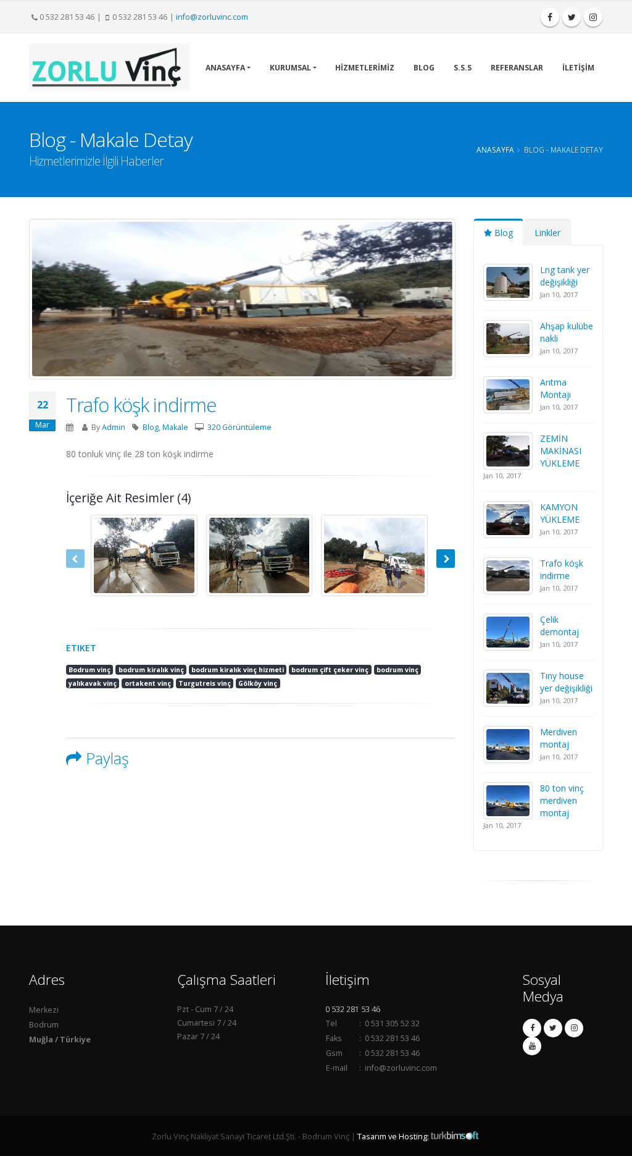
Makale (175, 427)
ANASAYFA (225, 67)
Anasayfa (495, 149)
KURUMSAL (290, 67)
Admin (113, 427)
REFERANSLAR (517, 67)
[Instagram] (574, 1028)
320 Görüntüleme (239, 427)
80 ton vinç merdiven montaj (562, 800)
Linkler (547, 232)
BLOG (424, 67)
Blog (151, 427)
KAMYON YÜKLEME (560, 513)
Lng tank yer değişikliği (564, 276)
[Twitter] (571, 17)
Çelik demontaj (559, 626)
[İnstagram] (593, 17)
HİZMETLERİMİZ (364, 67)
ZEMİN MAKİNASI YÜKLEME (560, 450)
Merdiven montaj (558, 738)
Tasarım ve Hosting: (394, 1136)
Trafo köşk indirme (141, 405)
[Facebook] (550, 17)
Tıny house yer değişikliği (566, 682)
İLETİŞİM (578, 67)
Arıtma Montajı (555, 388)
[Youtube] (532, 1046)
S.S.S (463, 67)
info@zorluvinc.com (212, 17)
